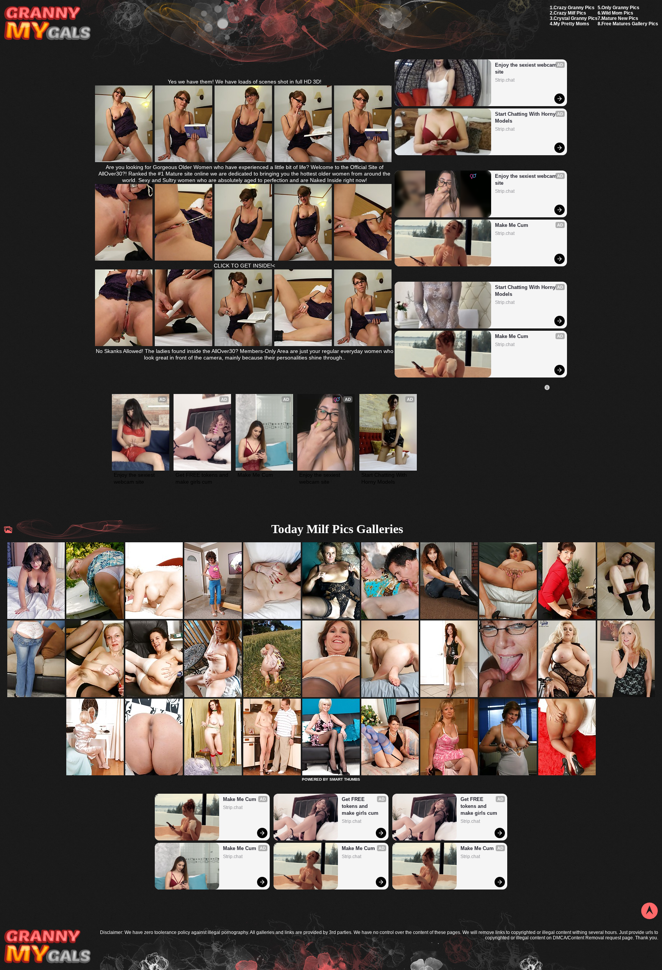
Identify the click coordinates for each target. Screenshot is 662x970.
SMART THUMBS (344, 779)
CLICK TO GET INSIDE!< (244, 266)
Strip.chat (505, 80)
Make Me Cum (511, 225)
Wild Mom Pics (617, 13)
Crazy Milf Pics (570, 13)
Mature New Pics (619, 18)
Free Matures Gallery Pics (629, 23)
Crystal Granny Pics (576, 18)
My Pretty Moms (571, 23)
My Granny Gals (47, 23)
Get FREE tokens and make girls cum (202, 478)
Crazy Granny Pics (574, 7)
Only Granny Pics (620, 7)
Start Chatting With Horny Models (526, 117)
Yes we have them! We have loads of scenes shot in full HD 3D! (244, 82)
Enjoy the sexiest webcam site (526, 68)
